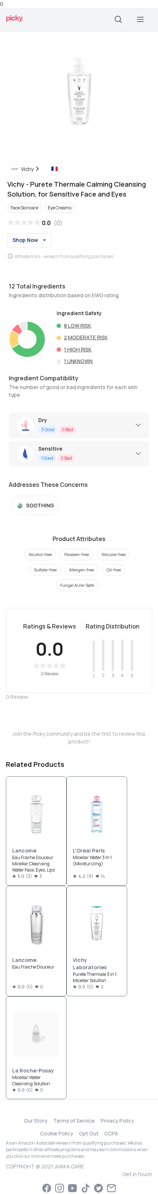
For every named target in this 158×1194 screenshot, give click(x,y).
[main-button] (140, 19)
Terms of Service (74, 1120)
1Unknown (78, 361)
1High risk (77, 349)
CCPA (111, 1133)
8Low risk (77, 325)
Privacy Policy (117, 1120)
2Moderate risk (86, 337)
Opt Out (88, 1133)
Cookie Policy (56, 1133)
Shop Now (25, 239)
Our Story (35, 1120)
